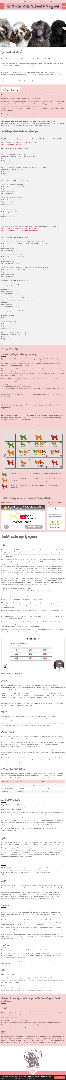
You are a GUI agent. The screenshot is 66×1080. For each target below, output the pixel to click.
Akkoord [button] (59, 1077)
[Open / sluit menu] (64, 6)
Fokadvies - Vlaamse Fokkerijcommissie (15, 673)
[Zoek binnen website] (2, 6)
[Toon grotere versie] (56, 518)
